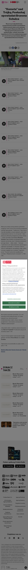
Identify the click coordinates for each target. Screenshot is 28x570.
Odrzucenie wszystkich (14, 302)
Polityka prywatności (13, 281)
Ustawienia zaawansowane (14, 298)
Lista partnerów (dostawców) (9, 294)
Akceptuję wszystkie (14, 306)
